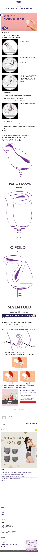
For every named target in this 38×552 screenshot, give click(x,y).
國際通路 (2, 514)
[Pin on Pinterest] (22, 409)
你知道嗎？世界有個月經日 (31, 423)
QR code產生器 (3, 546)
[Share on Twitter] (18, 409)
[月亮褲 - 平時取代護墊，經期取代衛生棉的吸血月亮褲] (19, 2)
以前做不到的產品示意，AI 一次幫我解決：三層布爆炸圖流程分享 (12, 476)
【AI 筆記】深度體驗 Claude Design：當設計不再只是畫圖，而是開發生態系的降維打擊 (16, 472)
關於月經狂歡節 (3, 480)
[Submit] (36, 430)
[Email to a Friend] (20, 409)
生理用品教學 (19, 6)
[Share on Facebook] (16, 409)
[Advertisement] (19, 494)
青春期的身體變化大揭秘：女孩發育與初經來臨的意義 (10, 478)
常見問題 (2, 510)
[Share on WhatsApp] (14, 409)
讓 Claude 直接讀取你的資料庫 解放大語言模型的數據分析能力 (12, 474)
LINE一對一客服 (3, 527)
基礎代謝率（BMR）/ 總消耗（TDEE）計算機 (9, 544)
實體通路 (2, 512)
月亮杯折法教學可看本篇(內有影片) (12, 140)
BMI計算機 (3, 542)
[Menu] (1, 2)
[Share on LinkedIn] (23, 409)
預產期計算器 (3, 519)
